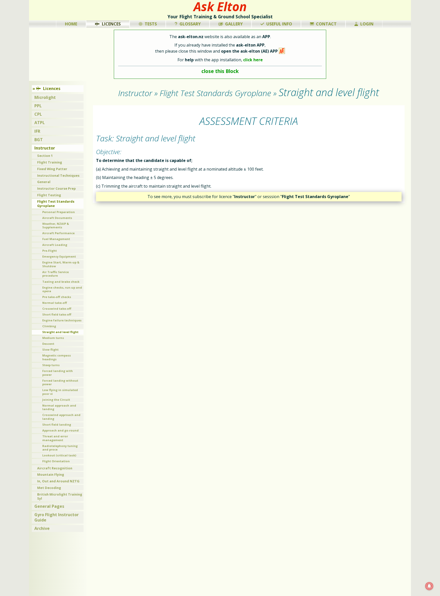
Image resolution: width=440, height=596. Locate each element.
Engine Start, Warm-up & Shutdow (60, 264)
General (43, 182)
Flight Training (49, 162)
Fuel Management (56, 239)
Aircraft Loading (54, 245)
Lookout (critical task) (59, 455)
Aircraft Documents (57, 218)
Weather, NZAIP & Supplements (55, 225)
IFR (37, 131)
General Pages (49, 506)
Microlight (45, 97)
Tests (151, 24)
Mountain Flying (50, 474)
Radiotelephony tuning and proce (60, 448)
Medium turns (53, 338)
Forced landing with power (57, 373)
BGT (38, 139)
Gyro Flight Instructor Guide (56, 517)
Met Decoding (49, 487)
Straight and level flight (60, 332)
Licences (111, 24)
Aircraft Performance (58, 233)
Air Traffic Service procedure (55, 274)
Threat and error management (55, 438)
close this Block (220, 71)
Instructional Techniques (58, 175)
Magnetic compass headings (56, 357)
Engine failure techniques (61, 320)
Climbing (49, 326)
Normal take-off (54, 303)
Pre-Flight (49, 250)
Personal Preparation (58, 212)
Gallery (234, 24)
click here (253, 60)
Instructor (44, 148)
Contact (326, 24)
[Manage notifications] (429, 586)
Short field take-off (56, 314)
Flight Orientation (56, 461)
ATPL (39, 122)
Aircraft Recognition (54, 468)
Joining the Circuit (56, 399)
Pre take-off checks (56, 297)
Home (71, 24)
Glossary (190, 24)
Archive (42, 528)
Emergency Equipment (59, 256)
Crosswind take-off (56, 308)
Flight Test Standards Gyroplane (55, 203)
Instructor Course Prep (56, 188)
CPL (38, 114)
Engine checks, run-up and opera (62, 289)
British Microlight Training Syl (59, 496)
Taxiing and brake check (60, 282)
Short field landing (56, 424)
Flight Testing (49, 195)
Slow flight (50, 349)
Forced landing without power (60, 382)
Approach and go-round (60, 430)
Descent (48, 344)
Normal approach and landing (59, 407)
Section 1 (45, 155)
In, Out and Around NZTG (58, 481)
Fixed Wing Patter (52, 169)
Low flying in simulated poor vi (60, 392)
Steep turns (51, 365)
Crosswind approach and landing (61, 417)
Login (367, 24)
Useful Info (279, 24)
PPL (38, 106)
